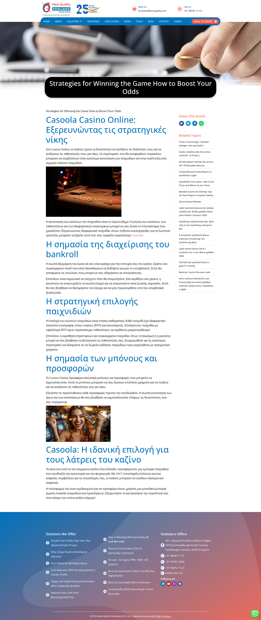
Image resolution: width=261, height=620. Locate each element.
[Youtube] (168, 583)
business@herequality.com (152, 10)
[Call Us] (179, 9)
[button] (181, 123)
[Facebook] (179, 583)
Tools (139, 21)
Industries (93, 21)
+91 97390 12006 (175, 561)
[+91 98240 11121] (162, 556)
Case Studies (112, 21)
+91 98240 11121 (193, 10)
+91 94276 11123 (175, 567)
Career (178, 21)
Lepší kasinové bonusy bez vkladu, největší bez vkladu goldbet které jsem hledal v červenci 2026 (196, 212)
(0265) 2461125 (174, 573)
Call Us (187, 6)
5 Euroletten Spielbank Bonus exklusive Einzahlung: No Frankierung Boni (194, 239)
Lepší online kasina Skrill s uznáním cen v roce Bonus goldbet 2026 (196, 252)
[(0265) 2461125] (162, 573)
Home (46, 21)
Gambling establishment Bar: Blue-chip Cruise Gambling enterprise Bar (196, 225)
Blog (151, 21)
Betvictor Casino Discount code (194, 272)
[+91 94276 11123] (162, 568)
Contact (164, 21)
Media (127, 21)
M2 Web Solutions (161, 616)
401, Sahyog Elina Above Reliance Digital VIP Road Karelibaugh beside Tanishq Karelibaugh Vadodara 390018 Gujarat (188, 545)
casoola (137, 235)
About (58, 21)
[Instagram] (174, 583)
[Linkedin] (163, 583)
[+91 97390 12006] (162, 562)
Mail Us (142, 6)
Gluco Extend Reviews (190, 201)
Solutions (73, 21)
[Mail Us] (134, 9)
